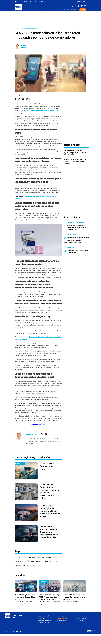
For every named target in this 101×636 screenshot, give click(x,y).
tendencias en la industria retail (25, 565)
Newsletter (27, 1)
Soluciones (74, 9)
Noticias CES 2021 (21, 561)
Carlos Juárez (24, 46)
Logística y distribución (26, 28)
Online (15, 614)
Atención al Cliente (62, 620)
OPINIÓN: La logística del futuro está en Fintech (34, 12)
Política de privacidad (83, 616)
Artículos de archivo (44, 622)
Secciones (66, 9)
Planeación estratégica (44, 616)
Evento (83, 9)
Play (42, 1)
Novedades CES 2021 (35, 561)
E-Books (35, 1)
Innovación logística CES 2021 (45, 557)
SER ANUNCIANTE (62, 618)
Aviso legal (80, 620)
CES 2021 (19, 557)
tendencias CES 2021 (51, 561)
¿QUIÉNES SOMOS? (82, 618)
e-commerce (44, 343)
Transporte (41, 618)
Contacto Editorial (62, 616)
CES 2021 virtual (29, 557)
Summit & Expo (17, 615)
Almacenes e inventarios (44, 620)
